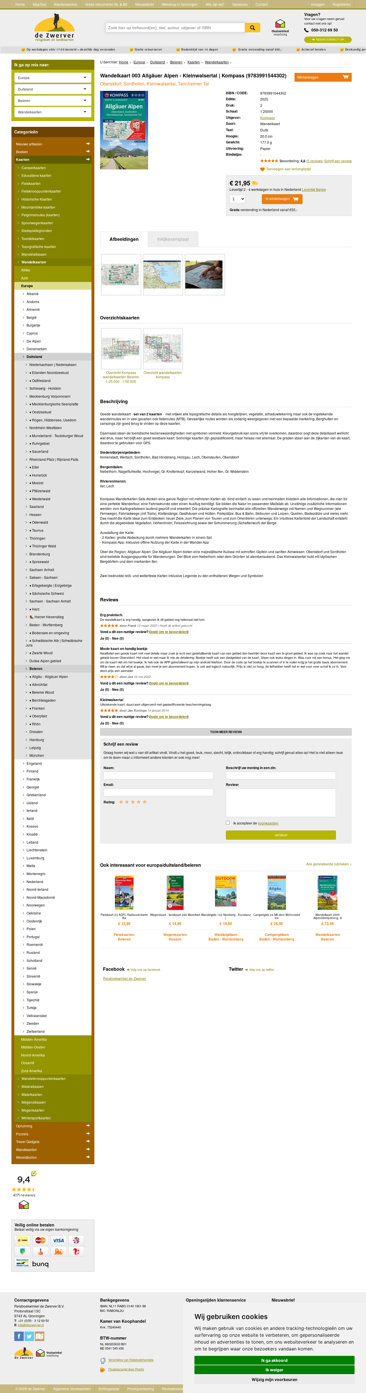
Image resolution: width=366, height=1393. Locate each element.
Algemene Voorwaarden (72, 1388)
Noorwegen (35, 904)
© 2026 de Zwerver (30, 1388)
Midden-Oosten (33, 1046)
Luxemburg (35, 857)
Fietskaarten (31, 183)
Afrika (25, 269)
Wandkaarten (26, 1149)
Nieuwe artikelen (29, 143)
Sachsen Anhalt (41, 569)
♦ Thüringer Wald (42, 545)
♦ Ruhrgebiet (39, 443)
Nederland (34, 881)
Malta (30, 865)
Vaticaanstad (36, 1015)
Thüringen (37, 538)
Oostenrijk (34, 920)
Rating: (109, 801)
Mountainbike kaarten (38, 207)
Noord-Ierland (37, 889)
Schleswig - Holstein (45, 388)
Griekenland (36, 794)
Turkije (31, 1007)
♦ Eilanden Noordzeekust (49, 372)
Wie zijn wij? (215, 4)
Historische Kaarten (36, 199)
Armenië (33, 309)
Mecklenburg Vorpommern (50, 396)
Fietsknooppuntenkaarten (41, 191)
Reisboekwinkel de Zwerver (124, 978)
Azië (24, 277)
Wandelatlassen (34, 254)
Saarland (36, 506)
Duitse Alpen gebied (45, 660)
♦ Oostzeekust (40, 411)
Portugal (33, 936)
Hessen (35, 514)
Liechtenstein (36, 849)
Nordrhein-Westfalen (45, 427)
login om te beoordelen (168, 631)
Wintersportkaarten (36, 1117)
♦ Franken (37, 708)
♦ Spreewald (39, 561)
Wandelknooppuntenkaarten (43, 1078)
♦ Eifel (34, 467)
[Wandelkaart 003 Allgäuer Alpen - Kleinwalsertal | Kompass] (124, 129)
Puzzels (22, 1133)
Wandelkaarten (33, 262)
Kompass (267, 117)
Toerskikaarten (32, 238)
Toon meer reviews (226, 732)
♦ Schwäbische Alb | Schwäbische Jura (54, 642)
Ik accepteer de (256, 822)
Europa (27, 285)
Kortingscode (109, 1388)
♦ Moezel (36, 482)
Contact (262, 4)
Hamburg (36, 739)
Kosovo (32, 826)
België (31, 317)
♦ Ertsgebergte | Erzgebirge (50, 585)
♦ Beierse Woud (41, 692)
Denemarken (36, 348)
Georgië (32, 786)
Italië (30, 818)
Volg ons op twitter (261, 969)
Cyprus (32, 333)
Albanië (32, 293)
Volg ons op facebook (145, 969)
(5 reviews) (314, 160)
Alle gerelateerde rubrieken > (329, 864)
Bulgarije (33, 325)
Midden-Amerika (34, 1039)
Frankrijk (33, 778)
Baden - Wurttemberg (46, 624)
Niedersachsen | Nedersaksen (53, 364)
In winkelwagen (278, 199)
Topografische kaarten (38, 246)
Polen (31, 928)
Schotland (34, 960)
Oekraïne (33, 912)
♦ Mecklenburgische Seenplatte (53, 403)
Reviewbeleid (172, 1388)
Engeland (34, 763)
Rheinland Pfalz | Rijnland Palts (53, 459)
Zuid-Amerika (31, 1070)
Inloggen (318, 4)
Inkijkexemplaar (173, 239)
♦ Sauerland (38, 451)
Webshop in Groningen (180, 4)
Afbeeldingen (124, 239)
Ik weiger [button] (274, 1369)
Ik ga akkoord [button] (274, 1360)
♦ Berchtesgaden (42, 700)
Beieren (35, 668)
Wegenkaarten (32, 1110)
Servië (31, 968)
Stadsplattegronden (36, 230)
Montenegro (35, 873)
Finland (32, 770)
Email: (109, 784)
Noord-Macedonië (40, 897)
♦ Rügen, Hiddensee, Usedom (52, 419)
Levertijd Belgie (314, 189)
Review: (232, 784)
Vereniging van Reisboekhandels (131, 1360)
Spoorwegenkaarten (37, 222)
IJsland (32, 802)
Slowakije (33, 983)
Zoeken (252, 27)
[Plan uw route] (39, 1336)
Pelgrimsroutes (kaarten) (40, 214)
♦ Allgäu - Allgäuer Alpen (48, 676)
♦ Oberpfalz (38, 715)
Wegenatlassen (33, 1102)
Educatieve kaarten (36, 175)
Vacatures (240, 4)
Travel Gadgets (27, 1141)
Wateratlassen (32, 1086)
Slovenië (33, 976)
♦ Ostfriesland (40, 380)
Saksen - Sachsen (43, 577)
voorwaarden (268, 822)
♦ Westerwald (39, 498)
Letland (32, 842)
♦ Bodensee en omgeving (49, 632)
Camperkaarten (33, 167)
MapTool (39, 4)
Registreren (342, 4)
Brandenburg (39, 553)
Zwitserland (35, 1031)
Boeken (22, 151)
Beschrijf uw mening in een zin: (251, 767)
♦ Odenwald (38, 522)
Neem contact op (330, 39)
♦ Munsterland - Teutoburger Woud (56, 435)
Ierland (31, 810)
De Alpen (33, 341)
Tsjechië (32, 999)
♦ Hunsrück (38, 475)
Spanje (32, 991)
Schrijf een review (338, 160)
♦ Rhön (35, 723)
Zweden (32, 1023)
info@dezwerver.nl (31, 1324)
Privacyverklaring (140, 1388)
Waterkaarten (31, 1094)
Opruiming (24, 1125)
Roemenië (34, 944)
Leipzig (35, 747)
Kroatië (32, 834)
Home (20, 4)
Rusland (33, 952)
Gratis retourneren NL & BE (106, 4)
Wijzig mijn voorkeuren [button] (274, 1379)
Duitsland (34, 356)
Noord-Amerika (33, 1054)
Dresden (36, 731)
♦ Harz (34, 609)
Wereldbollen (26, 1157)
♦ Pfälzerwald (39, 490)
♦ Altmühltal (38, 684)
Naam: (109, 767)
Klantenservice (65, 4)
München (36, 755)
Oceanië (27, 1062)
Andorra (32, 301)
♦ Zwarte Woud (41, 652)
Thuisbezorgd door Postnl (126, 1369)
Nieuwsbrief (144, 4)
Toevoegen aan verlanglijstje (288, 169)
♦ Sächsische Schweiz (46, 593)
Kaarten (22, 159)
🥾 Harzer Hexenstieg (46, 616)
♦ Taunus (36, 530)
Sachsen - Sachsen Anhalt (50, 601)
